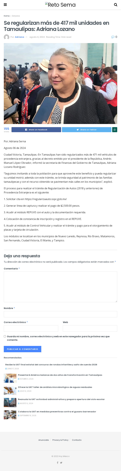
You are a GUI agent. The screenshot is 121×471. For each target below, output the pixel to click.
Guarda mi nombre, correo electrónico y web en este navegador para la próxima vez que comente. (58, 338)
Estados (16, 16)
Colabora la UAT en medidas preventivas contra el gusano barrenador (57, 411)
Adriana (19, 36)
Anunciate (43, 440)
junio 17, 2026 (13, 369)
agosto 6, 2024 (37, 36)
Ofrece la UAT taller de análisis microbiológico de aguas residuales (55, 387)
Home (6, 16)
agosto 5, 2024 (26, 403)
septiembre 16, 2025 (27, 415)
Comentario (12, 268)
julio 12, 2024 (25, 391)
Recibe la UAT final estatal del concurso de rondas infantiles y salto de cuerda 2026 (51, 364)
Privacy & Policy (60, 440)
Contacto (77, 440)
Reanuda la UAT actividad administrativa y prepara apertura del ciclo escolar (61, 399)
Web (65, 322)
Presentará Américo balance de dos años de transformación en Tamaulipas (60, 375)
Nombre (9, 308)
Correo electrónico (16, 322)
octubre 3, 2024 (26, 379)
